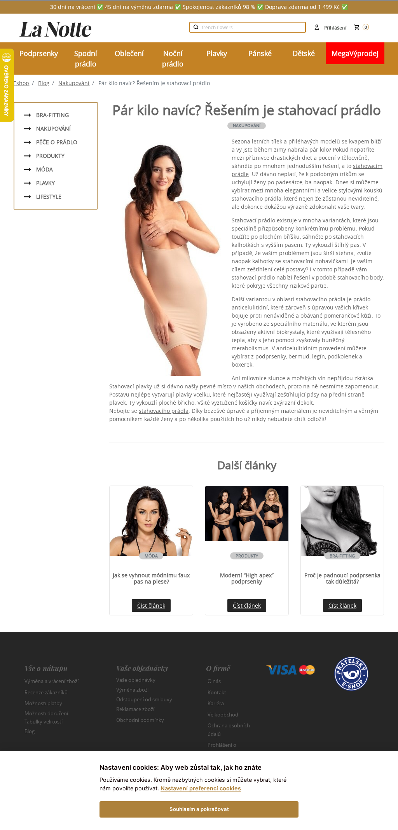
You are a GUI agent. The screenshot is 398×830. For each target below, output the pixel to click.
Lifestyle (48, 196)
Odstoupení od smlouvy (144, 699)
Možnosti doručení (46, 712)
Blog (43, 83)
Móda (44, 169)
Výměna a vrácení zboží (51, 681)
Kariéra (216, 703)
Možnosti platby (43, 703)
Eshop (21, 83)
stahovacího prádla (164, 410)
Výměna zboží (132, 689)
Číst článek (151, 605)
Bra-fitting (52, 115)
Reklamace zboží (135, 709)
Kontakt (217, 692)
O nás (214, 681)
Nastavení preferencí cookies (201, 788)
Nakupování (73, 83)
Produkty (50, 155)
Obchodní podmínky (140, 719)
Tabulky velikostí (43, 721)
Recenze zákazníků (46, 692)
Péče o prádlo (56, 142)
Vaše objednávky (135, 679)
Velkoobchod (223, 714)
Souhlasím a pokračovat (199, 809)
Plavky (45, 183)
